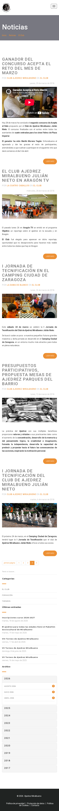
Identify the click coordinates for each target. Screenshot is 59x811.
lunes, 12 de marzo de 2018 (42, 394)
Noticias (12, 35)
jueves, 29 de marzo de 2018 (41, 83)
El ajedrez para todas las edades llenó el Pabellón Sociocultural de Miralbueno (28, 628)
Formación (7, 595)
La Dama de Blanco (17, 285)
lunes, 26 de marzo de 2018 (42, 290)
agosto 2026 (29, 686)
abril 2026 (29, 698)
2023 (7, 723)
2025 (7, 708)
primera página (9, 563)
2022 (7, 730)
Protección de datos (35, 803)
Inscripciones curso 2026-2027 (18, 618)
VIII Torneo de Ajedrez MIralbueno (20, 639)
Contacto (35, 805)
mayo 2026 (29, 692)
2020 (7, 745)
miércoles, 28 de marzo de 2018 (40, 191)
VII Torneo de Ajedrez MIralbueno (20, 648)
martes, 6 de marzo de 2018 (42, 499)
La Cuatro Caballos (18, 185)
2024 (7, 715)
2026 (7, 678)
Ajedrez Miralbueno (32, 796)
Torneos (6, 601)
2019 (7, 753)
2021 (7, 738)
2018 (7, 760)
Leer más (50, 161)
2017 (7, 768)
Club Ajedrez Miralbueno (21, 78)
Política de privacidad (15, 803)
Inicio (4, 35)
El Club (21, 35)
